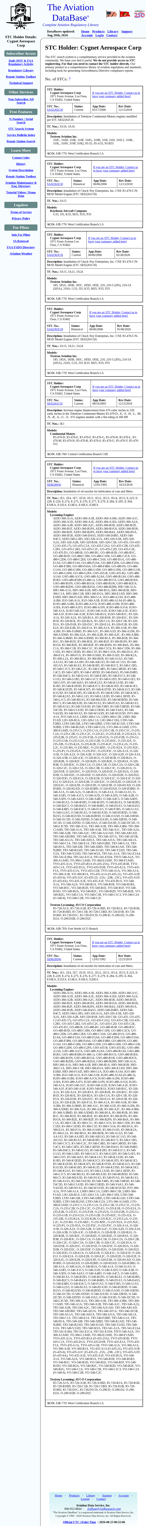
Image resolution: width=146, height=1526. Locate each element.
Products (98, 31)
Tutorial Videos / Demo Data (21, 194)
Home (85, 31)
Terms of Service (21, 212)
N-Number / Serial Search (21, 120)
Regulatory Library (21, 70)
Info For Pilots (21, 234)
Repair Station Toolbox (21, 76)
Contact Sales (21, 157)
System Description (21, 170)
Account (87, 35)
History (21, 164)
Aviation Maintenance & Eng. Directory (21, 184)
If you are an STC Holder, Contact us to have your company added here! (116, 94)
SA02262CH (55, 109)
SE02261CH (55, 403)
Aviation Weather (21, 253)
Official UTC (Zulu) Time (79, 1522)
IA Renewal (21, 241)
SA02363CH (55, 184)
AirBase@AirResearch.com (104, 1508)
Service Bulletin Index (21, 135)
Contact (111, 35)
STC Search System (21, 128)
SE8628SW (54, 484)
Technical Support (21, 83)
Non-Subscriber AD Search (21, 101)
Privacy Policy (21, 218)
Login (99, 35)
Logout (85, 1499)
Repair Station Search (21, 141)
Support (127, 31)
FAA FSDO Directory (21, 247)
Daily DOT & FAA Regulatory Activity (20, 62)
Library (113, 31)
